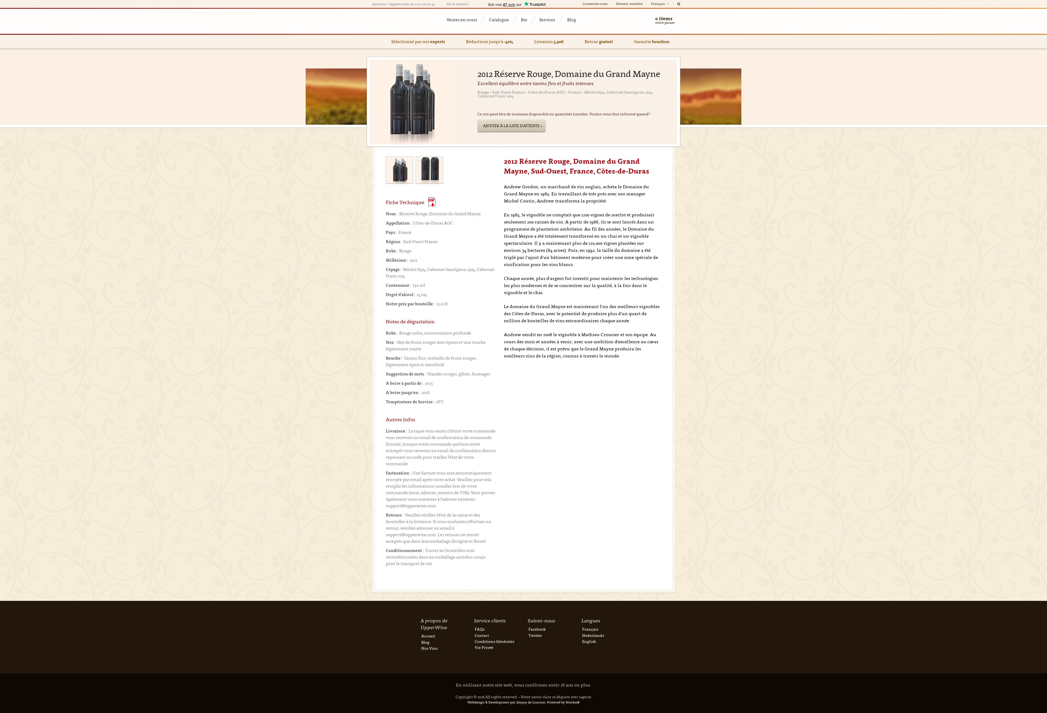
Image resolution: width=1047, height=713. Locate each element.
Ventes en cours (462, 19)
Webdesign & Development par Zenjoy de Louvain (506, 702)
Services (547, 19)
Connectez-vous (595, 4)
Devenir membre (629, 4)
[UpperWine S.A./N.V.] (399, 21)
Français (658, 4)
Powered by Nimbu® (563, 702)
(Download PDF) (431, 202)
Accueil (428, 636)
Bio (524, 19)
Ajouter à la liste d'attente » (512, 126)
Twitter (535, 635)
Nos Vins (429, 648)
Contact (482, 635)
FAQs (480, 629)
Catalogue (499, 19)
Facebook (537, 629)
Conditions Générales (494, 641)
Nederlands (593, 635)
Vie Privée (484, 647)
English (589, 641)
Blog (571, 19)
